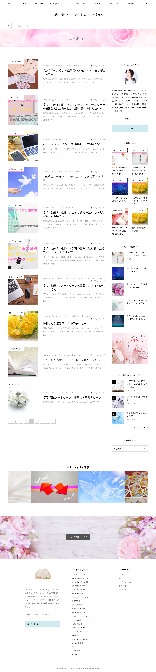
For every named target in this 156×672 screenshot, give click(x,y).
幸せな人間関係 (77, 612)
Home (121, 574)
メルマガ (98, 4)
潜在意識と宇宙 (77, 586)
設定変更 (75, 601)
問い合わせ (129, 4)
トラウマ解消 (76, 620)
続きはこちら (130, 119)
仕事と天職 (76, 624)
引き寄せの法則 (77, 609)
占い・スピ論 (76, 605)
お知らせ (75, 650)
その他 (74, 654)
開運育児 (75, 635)
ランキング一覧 (140, 428)
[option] (31, 487)
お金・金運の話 (77, 589)
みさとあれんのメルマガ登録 (38, 614)
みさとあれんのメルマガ (127, 578)
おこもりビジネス (78, 628)
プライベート (76, 647)
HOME (25, 4)
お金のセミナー (77, 574)
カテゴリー (38, 4)
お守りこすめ (113, 4)
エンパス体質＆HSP (79, 631)
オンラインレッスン (80, 4)
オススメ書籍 (76, 643)
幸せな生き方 (76, 593)
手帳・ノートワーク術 (79, 597)
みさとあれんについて (57, 4)
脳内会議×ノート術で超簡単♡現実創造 (78, 15)
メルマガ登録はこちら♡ (78, 537)
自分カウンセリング (78, 582)
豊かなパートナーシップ (80, 616)
